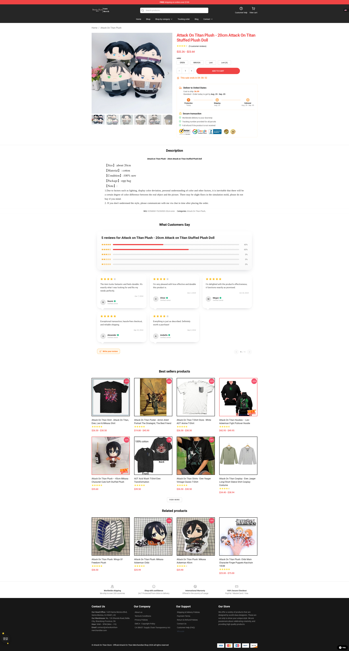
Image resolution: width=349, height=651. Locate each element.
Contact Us (181, 624)
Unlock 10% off (5, 638)
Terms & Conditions (143, 616)
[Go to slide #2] (112, 120)
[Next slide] (168, 73)
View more (174, 500)
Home (94, 28)
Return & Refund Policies (187, 620)
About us (138, 612)
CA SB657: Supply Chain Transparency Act (152, 627)
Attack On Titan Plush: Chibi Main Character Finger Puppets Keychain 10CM (236, 562)
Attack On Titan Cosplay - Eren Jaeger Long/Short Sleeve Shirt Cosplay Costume (237, 481)
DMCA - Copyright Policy (145, 624)
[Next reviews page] (249, 351)
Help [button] (344, 648)
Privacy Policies (141, 620)
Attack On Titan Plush (110, 28)
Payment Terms (183, 616)
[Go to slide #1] (98, 120)
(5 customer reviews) (197, 46)
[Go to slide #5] (154, 120)
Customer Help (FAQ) (186, 627)
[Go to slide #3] (126, 120)
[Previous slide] (96, 73)
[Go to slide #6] (169, 120)
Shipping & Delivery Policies (188, 612)
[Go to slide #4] (140, 120)
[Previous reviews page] (236, 351)
